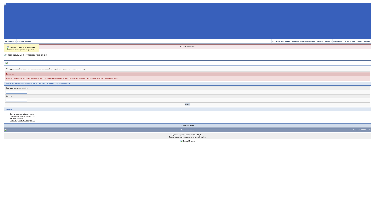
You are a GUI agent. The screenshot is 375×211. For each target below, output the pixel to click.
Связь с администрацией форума (22, 120)
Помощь (367, 41)
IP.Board (187, 135)
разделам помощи (78, 69)
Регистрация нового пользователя (22, 116)
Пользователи (349, 41)
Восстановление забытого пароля (22, 114)
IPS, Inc (199, 135)
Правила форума (24, 41)
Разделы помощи (16, 118)
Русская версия (178, 135)
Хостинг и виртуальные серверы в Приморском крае (293, 41)
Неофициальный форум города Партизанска (27, 55)
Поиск (359, 41)
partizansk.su (10, 41)
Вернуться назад (187, 125)
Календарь (337, 41)
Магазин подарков (324, 41)
